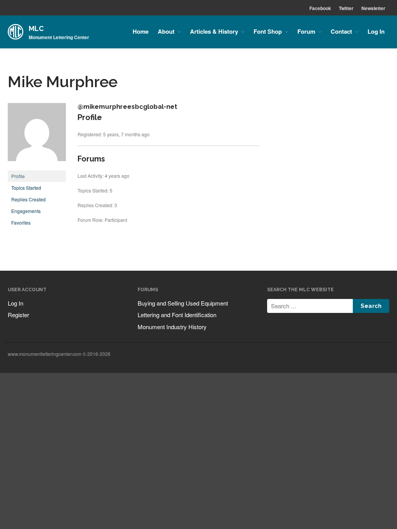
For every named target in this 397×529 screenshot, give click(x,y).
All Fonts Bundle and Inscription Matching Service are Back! (350, 397)
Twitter (346, 8)
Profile (18, 176)
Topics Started (26, 187)
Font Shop (268, 31)
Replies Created (28, 199)
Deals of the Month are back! (347, 432)
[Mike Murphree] (37, 166)
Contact (341, 31)
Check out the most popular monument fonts (346, 416)
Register (18, 315)
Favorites (21, 222)
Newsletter (373, 8)
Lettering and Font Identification (177, 315)
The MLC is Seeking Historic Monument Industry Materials (348, 466)
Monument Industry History (172, 327)
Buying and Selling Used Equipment (183, 303)
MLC (36, 28)
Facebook (320, 8)
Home (140, 31)
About (166, 31)
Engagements (26, 211)
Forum (306, 31)
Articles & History (214, 31)
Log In (376, 31)
